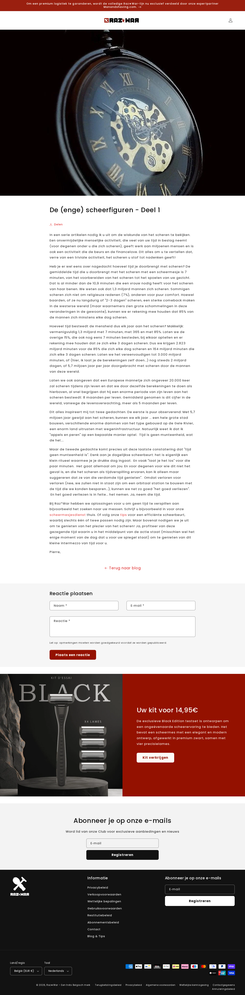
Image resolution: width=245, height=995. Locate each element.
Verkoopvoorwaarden (104, 894)
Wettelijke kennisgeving (194, 985)
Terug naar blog (125, 568)
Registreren (123, 855)
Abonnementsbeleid (103, 922)
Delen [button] (58, 224)
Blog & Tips (96, 936)
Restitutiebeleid (99, 915)
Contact (93, 929)
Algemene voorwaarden (161, 985)
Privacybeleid (97, 887)
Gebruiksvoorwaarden (104, 908)
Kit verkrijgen (155, 757)
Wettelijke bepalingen (104, 901)
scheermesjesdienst (68, 514)
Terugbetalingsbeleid (108, 985)
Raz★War (52, 985)
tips (123, 514)
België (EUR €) (24, 971)
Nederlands (56, 971)
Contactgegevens (224, 985)
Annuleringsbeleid (223, 989)
